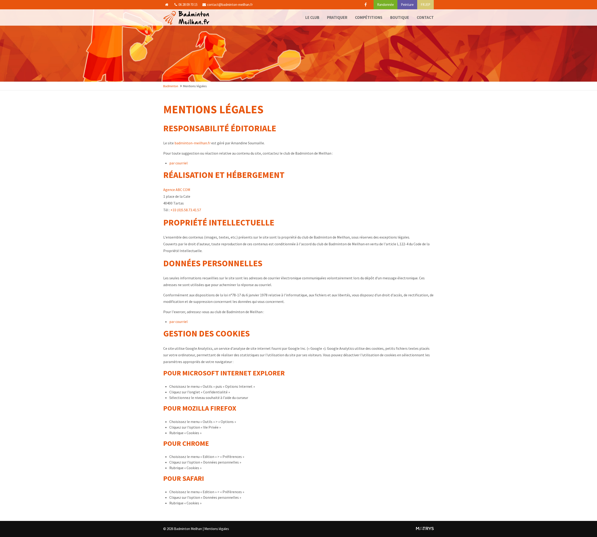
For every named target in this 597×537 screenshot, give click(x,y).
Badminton (170, 86)
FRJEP (425, 4)
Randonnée (385, 4)
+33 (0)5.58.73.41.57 (185, 210)
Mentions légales (216, 529)
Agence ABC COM (176, 189)
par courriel (178, 163)
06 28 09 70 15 (188, 4)
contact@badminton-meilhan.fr (230, 4)
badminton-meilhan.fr (192, 143)
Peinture (407, 4)
